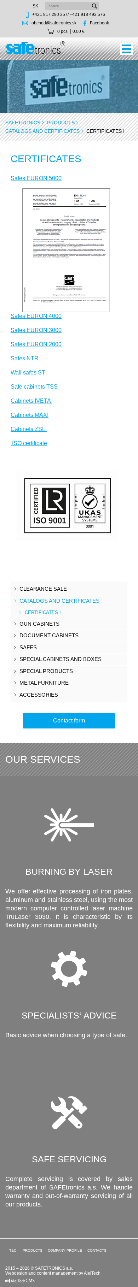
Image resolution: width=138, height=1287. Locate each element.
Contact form (69, 721)
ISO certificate (29, 443)
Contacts (97, 1250)
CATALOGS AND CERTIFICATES (42, 131)
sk (35, 6)
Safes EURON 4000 (36, 316)
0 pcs (62, 31)
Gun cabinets (39, 624)
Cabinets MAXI (29, 415)
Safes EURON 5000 (36, 178)
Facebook (99, 22)
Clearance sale (43, 589)
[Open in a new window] (20, 1280)
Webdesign (16, 1273)
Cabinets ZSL (29, 429)
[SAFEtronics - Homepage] (35, 48)
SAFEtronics (22, 122)
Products (61, 122)
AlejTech (92, 1273)
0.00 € (79, 31)
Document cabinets (49, 635)
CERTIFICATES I (43, 612)
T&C (12, 1250)
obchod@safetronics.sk (53, 22)
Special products (46, 671)
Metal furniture (44, 683)
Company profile (65, 1250)
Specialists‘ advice (69, 1015)
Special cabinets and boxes (60, 659)
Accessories (38, 695)
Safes (28, 647)
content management (57, 1273)
